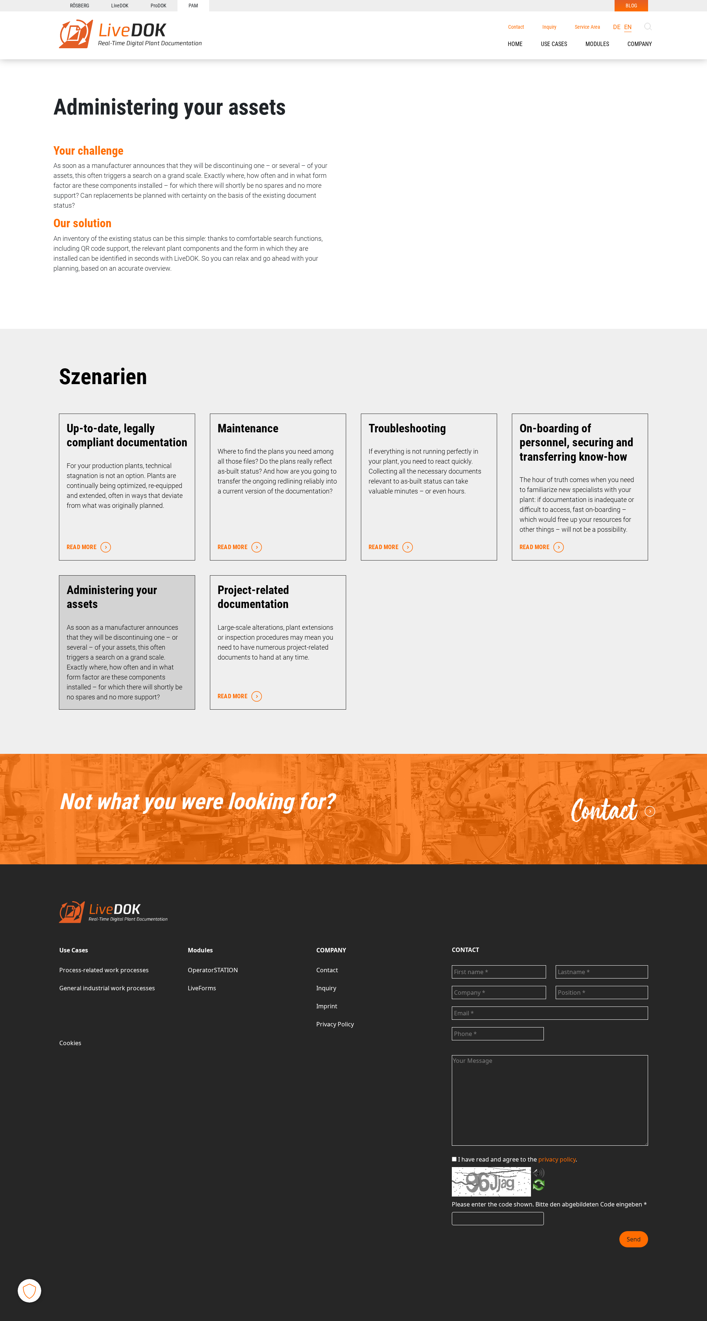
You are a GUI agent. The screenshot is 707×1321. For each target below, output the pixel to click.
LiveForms (202, 988)
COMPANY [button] (639, 44)
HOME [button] (515, 44)
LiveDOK (120, 5)
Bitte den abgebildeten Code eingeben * (591, 1204)
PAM (193, 5)
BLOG (631, 5)
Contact (516, 27)
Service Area (587, 27)
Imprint (326, 1006)
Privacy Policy (335, 1024)
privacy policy (557, 1159)
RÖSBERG (79, 5)
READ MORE (81, 547)
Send (634, 1239)
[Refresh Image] (539, 1186)
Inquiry (549, 27)
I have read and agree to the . (517, 1159)
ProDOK (158, 5)
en (628, 27)
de (616, 27)
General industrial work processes (107, 988)
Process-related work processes (104, 970)
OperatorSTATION (213, 970)
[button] (554, 44)
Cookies (70, 1043)
